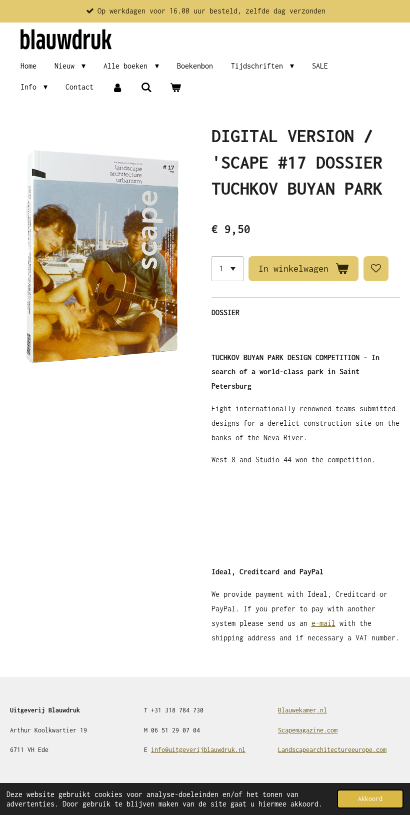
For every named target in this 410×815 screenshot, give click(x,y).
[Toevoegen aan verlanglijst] (376, 268)
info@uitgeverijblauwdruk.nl (198, 749)
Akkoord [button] (370, 798)
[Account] (117, 87)
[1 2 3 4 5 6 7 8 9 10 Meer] (228, 268)
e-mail (324, 623)
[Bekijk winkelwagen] (176, 87)
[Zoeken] (146, 87)
